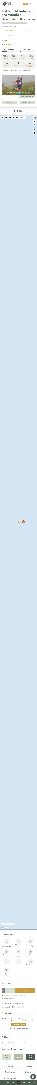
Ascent (14, 58)
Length (6, 58)
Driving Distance (18, 65)
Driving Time (7, 65)
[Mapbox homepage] (5, 927)
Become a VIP (6, 70)
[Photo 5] (20, 92)
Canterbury (12, 19)
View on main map (28, 19)
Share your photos (26, 96)
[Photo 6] (23, 92)
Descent (23, 58)
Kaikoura (5, 19)
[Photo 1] (8, 92)
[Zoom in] (34, 121)
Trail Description (9, 1079)
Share (8, 102)
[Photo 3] (14, 92)
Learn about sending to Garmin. (18, 1028)
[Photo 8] (29, 92)
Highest (31, 58)
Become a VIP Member (8, 1043)
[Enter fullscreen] (34, 117)
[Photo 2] (11, 92)
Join (26, 3)
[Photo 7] (26, 92)
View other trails (27, 102)
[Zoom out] (34, 124)
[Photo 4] (17, 92)
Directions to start (30, 66)
